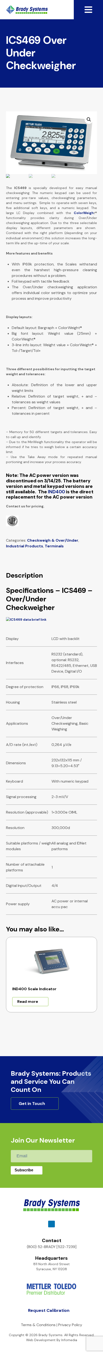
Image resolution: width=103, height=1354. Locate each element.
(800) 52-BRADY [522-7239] (51, 1246)
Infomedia (69, 1340)
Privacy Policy (70, 1324)
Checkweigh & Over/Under (52, 540)
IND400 (56, 492)
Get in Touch (32, 1103)
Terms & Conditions (38, 1324)
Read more (27, 1001)
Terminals (54, 546)
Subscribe (24, 1170)
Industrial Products (24, 546)
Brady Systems (27, 9)
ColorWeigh (84, 213)
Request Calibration (48, 1310)
